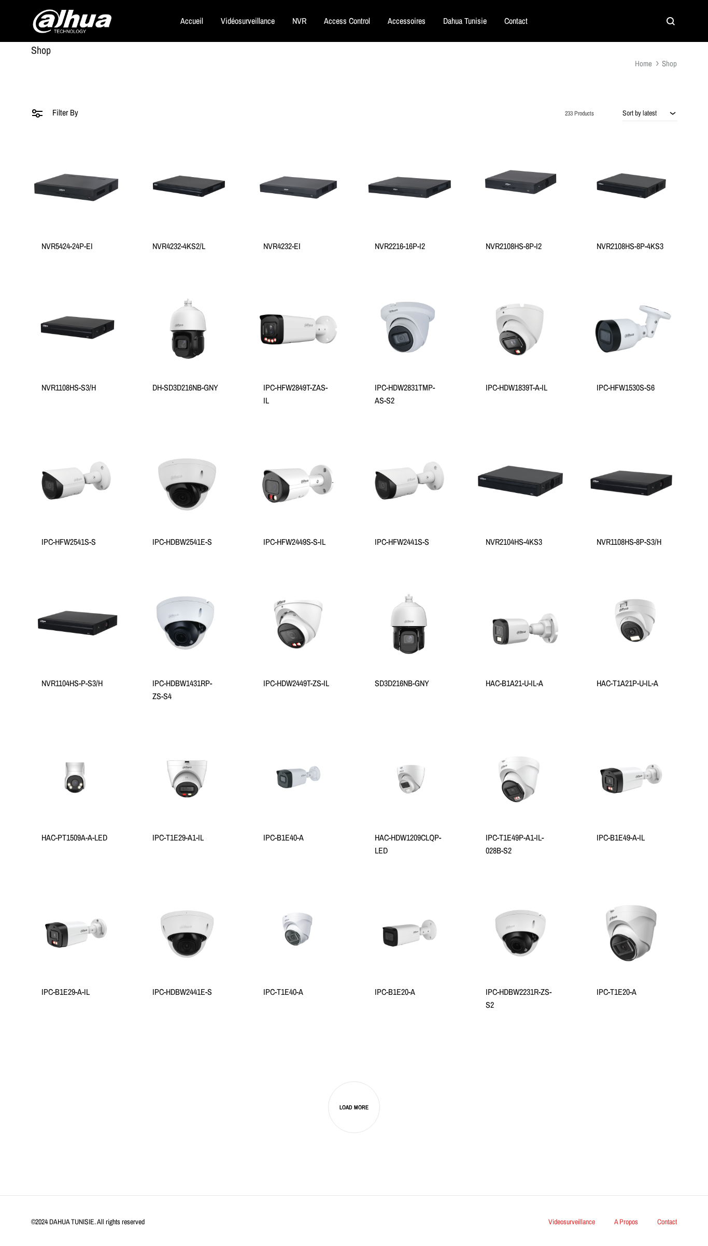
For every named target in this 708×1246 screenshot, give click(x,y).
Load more (354, 1107)
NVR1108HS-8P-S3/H (629, 541)
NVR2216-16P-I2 (400, 246)
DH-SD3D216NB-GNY (185, 387)
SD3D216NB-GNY (402, 683)
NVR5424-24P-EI (67, 246)
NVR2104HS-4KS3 (514, 541)
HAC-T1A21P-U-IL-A (627, 683)
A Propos (626, 1221)
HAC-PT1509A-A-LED (74, 837)
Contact (516, 20)
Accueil (191, 20)
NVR (299, 20)
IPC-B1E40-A (283, 837)
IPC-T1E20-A (616, 991)
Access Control (347, 20)
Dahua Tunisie (465, 20)
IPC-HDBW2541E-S (182, 541)
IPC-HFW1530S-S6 (626, 387)
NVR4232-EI (282, 246)
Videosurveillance (571, 1221)
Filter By (64, 112)
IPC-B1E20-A (395, 991)
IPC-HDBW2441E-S (182, 991)
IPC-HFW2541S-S (68, 541)
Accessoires (407, 20)
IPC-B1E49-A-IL (621, 837)
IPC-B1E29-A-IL (65, 991)
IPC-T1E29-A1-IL (178, 837)
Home (643, 63)
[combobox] (649, 113)
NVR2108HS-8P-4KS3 (630, 246)
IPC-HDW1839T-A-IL (516, 387)
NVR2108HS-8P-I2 (514, 246)
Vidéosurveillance (248, 20)
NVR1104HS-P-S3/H (72, 683)
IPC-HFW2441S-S (402, 541)
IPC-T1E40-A (283, 991)
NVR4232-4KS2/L (178, 246)
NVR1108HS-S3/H (68, 387)
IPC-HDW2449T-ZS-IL (296, 683)
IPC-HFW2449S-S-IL (294, 541)
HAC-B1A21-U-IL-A (514, 683)
